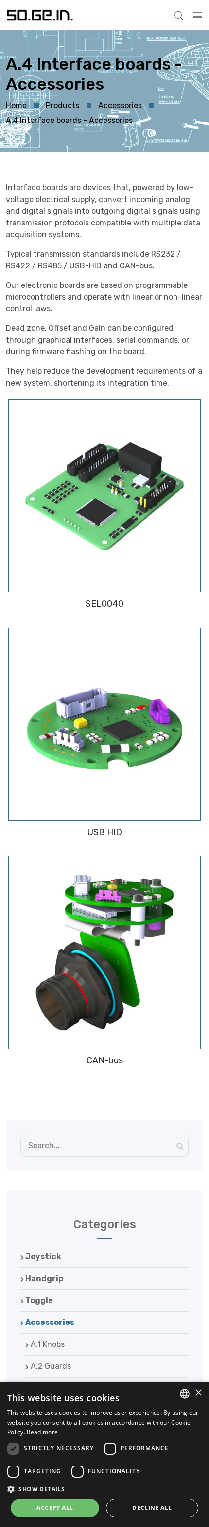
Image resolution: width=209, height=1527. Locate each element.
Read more (42, 1432)
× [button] (198, 1393)
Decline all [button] (152, 1508)
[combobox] (185, 1394)
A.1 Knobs (47, 1344)
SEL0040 (104, 603)
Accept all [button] (54, 1508)
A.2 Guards (50, 1366)
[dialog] (104, 1454)
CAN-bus (105, 1060)
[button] (104, 1489)
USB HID (104, 832)
